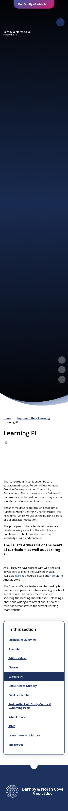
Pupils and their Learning (33, 418)
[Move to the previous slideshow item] (62, 360)
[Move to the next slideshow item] (62, 369)
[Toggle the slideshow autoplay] (62, 379)
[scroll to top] (34, 765)
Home (7, 418)
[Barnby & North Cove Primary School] (17, 19)
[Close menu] (60, 22)
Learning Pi (10, 422)
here (18, 575)
